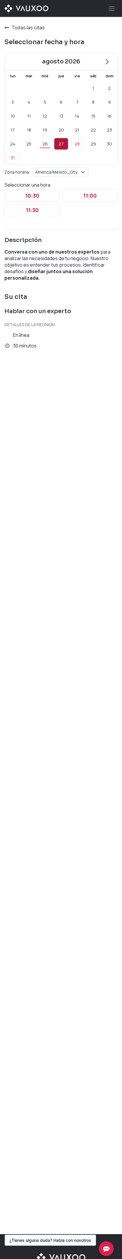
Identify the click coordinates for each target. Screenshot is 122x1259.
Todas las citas (28, 27)
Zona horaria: (17, 172)
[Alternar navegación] (112, 8)
